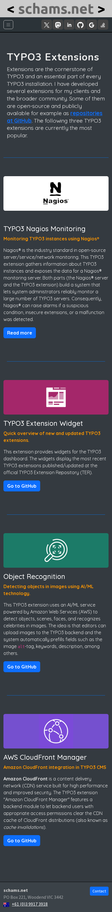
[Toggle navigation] (8, 24)
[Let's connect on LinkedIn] (69, 25)
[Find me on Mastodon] (58, 25)
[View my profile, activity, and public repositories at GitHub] (80, 25)
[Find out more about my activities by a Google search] (91, 25)
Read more (19, 333)
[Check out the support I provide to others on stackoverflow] (103, 25)
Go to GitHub (21, 486)
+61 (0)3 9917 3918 (30, 904)
